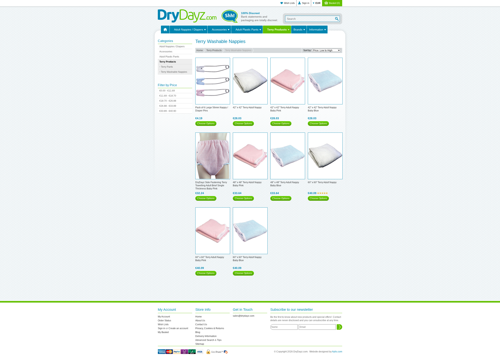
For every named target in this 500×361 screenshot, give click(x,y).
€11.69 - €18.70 (167, 95)
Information (316, 29)
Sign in (305, 3)
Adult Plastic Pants (247, 29)
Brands (298, 29)
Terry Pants (167, 66)
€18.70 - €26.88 (167, 100)
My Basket (163, 332)
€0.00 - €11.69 (167, 90)
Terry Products (277, 29)
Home (199, 50)
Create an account (178, 328)
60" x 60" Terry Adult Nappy (322, 182)
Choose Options (205, 123)
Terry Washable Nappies (174, 72)
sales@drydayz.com (243, 315)
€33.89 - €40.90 (167, 111)
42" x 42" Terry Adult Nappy (247, 107)
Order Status (164, 320)
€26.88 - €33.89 (167, 106)
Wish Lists (289, 3)
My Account (164, 316)
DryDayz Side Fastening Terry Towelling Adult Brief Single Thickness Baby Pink (211, 185)
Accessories (219, 29)
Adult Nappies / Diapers (188, 29)
